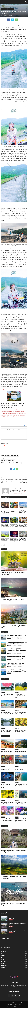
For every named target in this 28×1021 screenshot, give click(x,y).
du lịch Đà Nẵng (5, 458)
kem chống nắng (20, 248)
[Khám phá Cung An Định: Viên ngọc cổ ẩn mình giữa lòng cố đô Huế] (4, 931)
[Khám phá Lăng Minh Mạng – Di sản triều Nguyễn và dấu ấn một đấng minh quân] (14, 838)
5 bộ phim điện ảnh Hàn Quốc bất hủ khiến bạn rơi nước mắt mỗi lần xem (20, 481)
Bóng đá (2, 963)
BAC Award (15, 1004)
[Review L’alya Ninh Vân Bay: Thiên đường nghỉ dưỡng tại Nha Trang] (3, 637)
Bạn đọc (11, 522)
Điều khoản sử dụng (10, 1002)
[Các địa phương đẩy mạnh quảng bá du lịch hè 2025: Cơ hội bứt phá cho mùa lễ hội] (23, 505)
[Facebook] (9, 995)
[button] (26, 2)
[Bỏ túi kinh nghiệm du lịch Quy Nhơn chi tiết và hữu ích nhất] (21, 794)
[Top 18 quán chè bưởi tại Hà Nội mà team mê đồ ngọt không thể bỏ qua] (23, 520)
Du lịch (4, 9)
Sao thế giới (3, 951)
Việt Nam (10, 9)
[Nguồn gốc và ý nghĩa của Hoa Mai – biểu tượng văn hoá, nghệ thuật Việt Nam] (7, 794)
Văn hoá (11, 536)
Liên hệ (19, 1004)
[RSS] (15, 995)
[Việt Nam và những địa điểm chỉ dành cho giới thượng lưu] (14, 505)
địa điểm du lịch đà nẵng (7, 460)
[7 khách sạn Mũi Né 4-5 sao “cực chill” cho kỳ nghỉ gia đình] (21, 759)
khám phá (18, 462)
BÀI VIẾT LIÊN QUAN (5, 497)
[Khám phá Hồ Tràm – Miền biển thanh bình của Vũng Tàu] (3, 665)
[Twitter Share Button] (12, 20)
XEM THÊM (3, 499)
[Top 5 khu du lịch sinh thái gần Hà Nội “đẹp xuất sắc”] (7, 686)
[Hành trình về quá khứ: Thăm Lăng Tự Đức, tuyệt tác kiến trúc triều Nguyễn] (4, 925)
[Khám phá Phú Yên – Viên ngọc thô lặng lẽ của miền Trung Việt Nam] (14, 891)
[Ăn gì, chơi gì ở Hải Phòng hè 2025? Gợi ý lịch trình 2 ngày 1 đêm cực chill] (14, 614)
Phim (2, 953)
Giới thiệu (3, 1002)
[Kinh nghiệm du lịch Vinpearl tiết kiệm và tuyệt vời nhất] (7, 704)
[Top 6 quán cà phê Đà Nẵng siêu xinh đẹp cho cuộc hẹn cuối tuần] (23, 534)
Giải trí (2, 507)
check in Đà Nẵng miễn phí (11, 455)
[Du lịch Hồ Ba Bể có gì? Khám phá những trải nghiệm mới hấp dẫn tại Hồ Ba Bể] (7, 722)
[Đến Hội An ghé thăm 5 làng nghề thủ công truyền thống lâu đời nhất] (7, 776)
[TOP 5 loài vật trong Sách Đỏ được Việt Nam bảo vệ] (14, 561)
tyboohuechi (17, 488)
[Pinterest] (12, 995)
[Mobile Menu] (2, 2)
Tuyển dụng (17, 1002)
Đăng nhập (24, 425)
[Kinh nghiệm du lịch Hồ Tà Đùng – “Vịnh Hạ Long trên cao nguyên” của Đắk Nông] (3, 658)
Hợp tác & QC (22, 1002)
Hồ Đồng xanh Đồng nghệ (7, 462)
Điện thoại (3, 961)
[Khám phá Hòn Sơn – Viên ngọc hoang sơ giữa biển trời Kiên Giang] (3, 672)
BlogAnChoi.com (4, 985)
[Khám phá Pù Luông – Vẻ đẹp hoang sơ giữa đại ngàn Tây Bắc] (14, 865)
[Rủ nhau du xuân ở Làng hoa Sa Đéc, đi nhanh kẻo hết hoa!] (21, 722)
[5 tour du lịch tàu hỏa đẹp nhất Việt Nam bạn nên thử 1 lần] (5, 534)
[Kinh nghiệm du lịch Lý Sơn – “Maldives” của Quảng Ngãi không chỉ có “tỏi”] (3, 651)
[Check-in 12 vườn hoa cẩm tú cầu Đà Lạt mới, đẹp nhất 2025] (4, 918)
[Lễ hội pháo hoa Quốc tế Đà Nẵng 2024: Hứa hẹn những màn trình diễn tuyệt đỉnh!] (14, 534)
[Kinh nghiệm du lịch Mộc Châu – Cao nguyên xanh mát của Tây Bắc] (3, 644)
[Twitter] (19, 995)
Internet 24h (4, 965)
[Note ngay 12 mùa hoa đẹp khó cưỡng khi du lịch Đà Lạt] (7, 810)
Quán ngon (21, 522)
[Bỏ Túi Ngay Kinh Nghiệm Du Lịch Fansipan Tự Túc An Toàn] (21, 810)
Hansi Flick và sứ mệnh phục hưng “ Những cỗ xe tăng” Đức (7, 481)
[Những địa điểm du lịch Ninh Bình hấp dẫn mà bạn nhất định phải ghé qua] (21, 686)
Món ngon (3, 967)
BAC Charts (9, 1004)
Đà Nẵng (13, 458)
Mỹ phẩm (3, 955)
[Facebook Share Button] (8, 20)
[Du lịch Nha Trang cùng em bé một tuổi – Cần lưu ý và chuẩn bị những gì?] (21, 776)
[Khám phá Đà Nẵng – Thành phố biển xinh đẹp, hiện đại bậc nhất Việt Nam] (5, 520)
